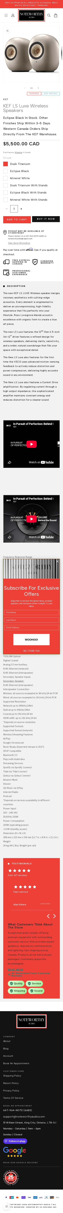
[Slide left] (24, 88)
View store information (19, 243)
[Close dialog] (57, 561)
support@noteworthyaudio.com (24, 1116)
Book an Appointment (16, 1063)
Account (8, 1055)
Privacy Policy (11, 1090)
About (7, 1041)
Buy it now (46, 219)
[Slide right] (38, 88)
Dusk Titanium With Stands (29, 185)
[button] (6, 15)
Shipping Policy (12, 1075)
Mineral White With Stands (28, 199)
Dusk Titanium (20, 164)
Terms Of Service (13, 1097)
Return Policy (11, 1083)
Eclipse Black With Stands (28, 192)
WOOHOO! (31, 639)
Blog (6, 1048)
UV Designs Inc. (48, 1207)
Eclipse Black (19, 171)
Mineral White (20, 178)
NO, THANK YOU (31, 651)
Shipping (18, 152)
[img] (31, 870)
